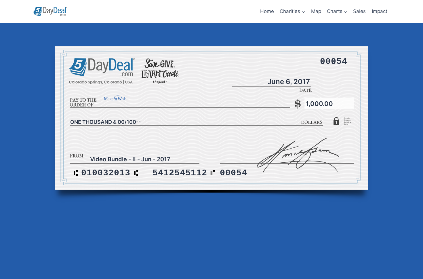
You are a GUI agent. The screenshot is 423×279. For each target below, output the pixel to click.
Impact (379, 11)
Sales (359, 11)
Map (316, 11)
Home (267, 11)
